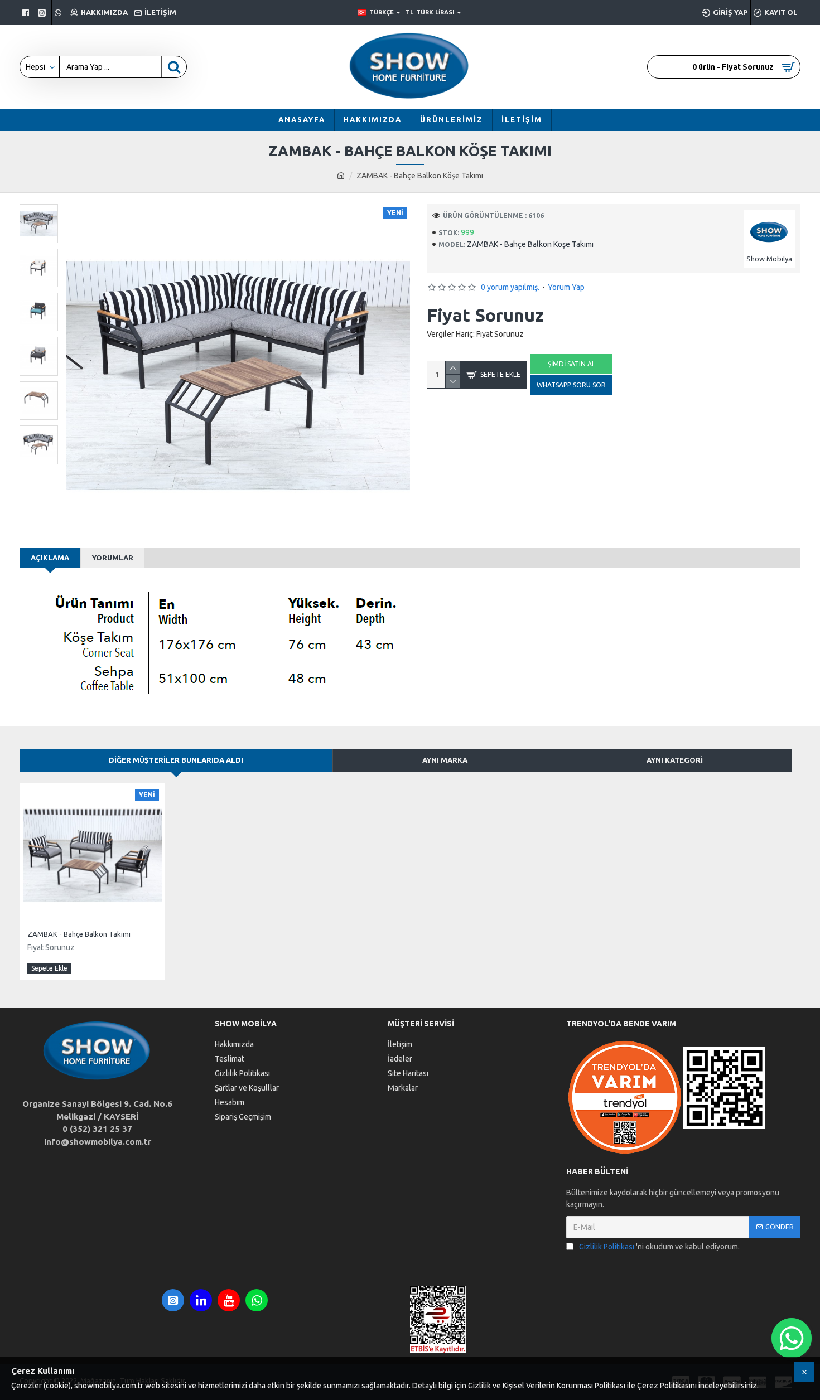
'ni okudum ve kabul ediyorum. (659, 1246)
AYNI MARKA (444, 760)
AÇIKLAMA (50, 557)
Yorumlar (112, 557)
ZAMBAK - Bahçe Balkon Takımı (79, 934)
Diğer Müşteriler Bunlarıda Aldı (176, 760)
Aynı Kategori (675, 760)
